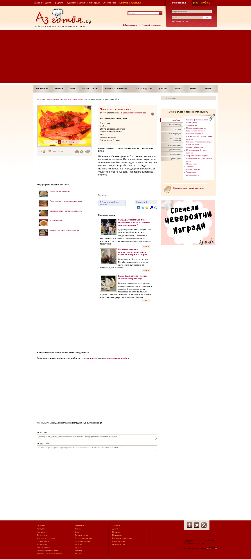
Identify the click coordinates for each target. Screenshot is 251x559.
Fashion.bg (212, 548)
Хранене (38, 3)
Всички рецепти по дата (47, 551)
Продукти (58, 3)
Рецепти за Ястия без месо (73, 99)
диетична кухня (175, 150)
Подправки (71, 3)
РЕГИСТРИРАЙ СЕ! (201, 3)
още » (146, 246)
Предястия (42, 89)
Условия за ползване (46, 538)
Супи (72, 89)
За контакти (42, 535)
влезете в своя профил (117, 358)
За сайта (41, 526)
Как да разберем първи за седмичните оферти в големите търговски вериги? (134, 222)
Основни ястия (90, 89)
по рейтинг (176, 120)
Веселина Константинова (134, 113)
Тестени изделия (143, 89)
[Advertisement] (125, 57)
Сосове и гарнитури (116, 89)
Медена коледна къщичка (196, 128)
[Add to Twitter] (143, 210)
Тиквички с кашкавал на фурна (64, 230)
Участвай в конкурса (151, 25)
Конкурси (41, 529)
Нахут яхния (56, 221)
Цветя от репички (193, 169)
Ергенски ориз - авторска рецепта (66, 211)
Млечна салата (191, 164)
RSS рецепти (43, 541)
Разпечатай (141, 202)
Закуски (59, 89)
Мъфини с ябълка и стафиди (197, 156)
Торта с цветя (191, 172)
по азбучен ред (175, 125)
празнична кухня (174, 145)
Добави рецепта (130, 25)
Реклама (41, 532)
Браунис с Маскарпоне (194, 147)
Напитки (193, 89)
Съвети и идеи (109, 3)
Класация (136, 3)
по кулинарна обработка (175, 139)
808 (40, 152)
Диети (48, 3)
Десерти (163, 89)
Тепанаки (189, 167)
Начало (40, 99)
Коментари (58, 152)
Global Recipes (118, 544)
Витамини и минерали (89, 3)
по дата (178, 129)
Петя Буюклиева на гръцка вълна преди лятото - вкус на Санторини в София (133, 252)
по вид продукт (175, 134)
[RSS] (204, 525)
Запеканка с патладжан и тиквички (66, 201)
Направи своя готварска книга (188, 188)
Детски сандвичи (192, 175)
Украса (178, 89)
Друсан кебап (191, 125)
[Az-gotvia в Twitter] (196, 525)
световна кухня (175, 154)
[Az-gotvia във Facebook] (189, 525)
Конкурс (123, 3)
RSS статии (42, 544)
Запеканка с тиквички (60, 191)
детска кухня (176, 159)
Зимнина (209, 89)
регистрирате (90, 358)
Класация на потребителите (49, 554)
